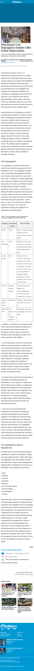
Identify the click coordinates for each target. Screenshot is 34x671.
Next (31, 547)
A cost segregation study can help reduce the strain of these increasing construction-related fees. (16, 435)
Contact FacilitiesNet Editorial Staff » (24, 572)
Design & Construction (26, 61)
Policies (19, 634)
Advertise (8, 643)
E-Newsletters (10, 641)
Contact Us (20, 632)
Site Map (19, 636)
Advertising (3, 632)
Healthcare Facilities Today (7, 660)
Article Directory (4, 636)
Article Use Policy (29, 574)
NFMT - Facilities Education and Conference (10, 661)
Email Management (5, 634)
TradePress (10, 666)
